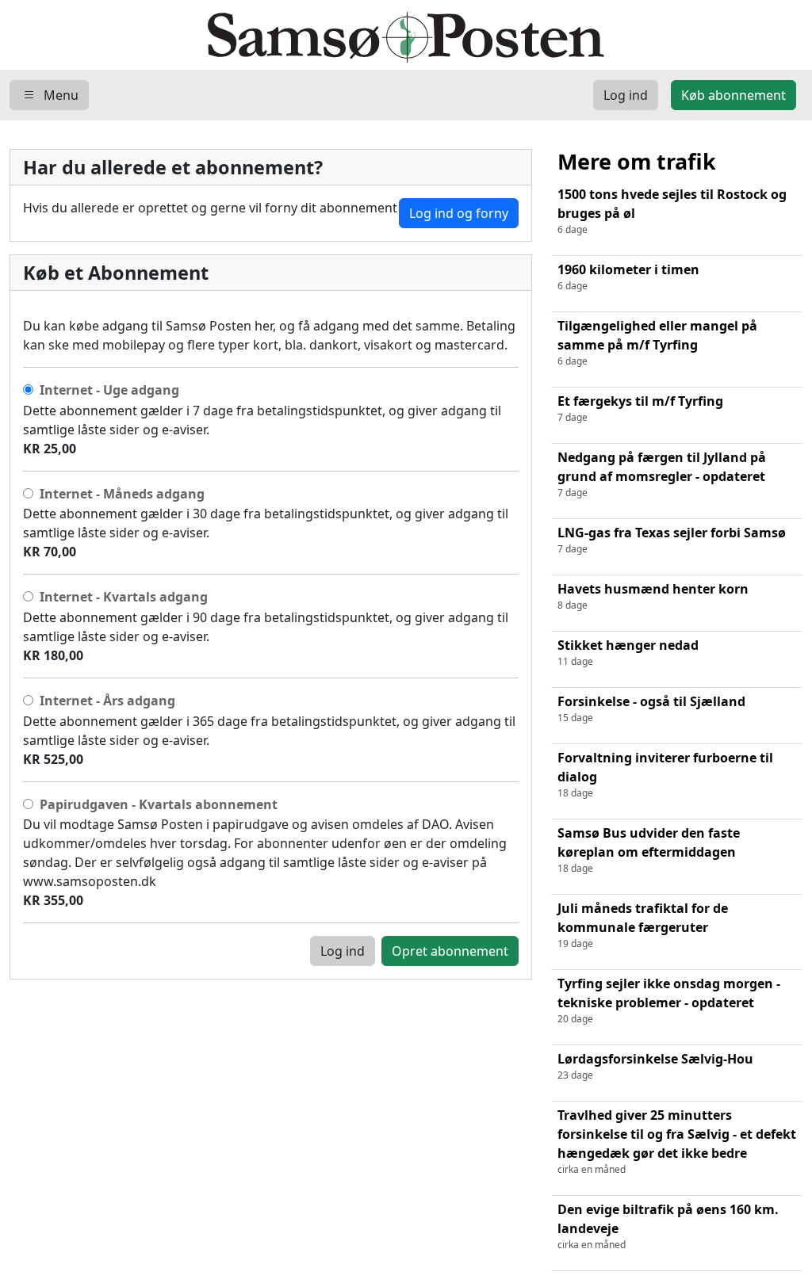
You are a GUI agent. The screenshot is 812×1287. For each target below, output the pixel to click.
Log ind (342, 951)
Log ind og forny (458, 213)
